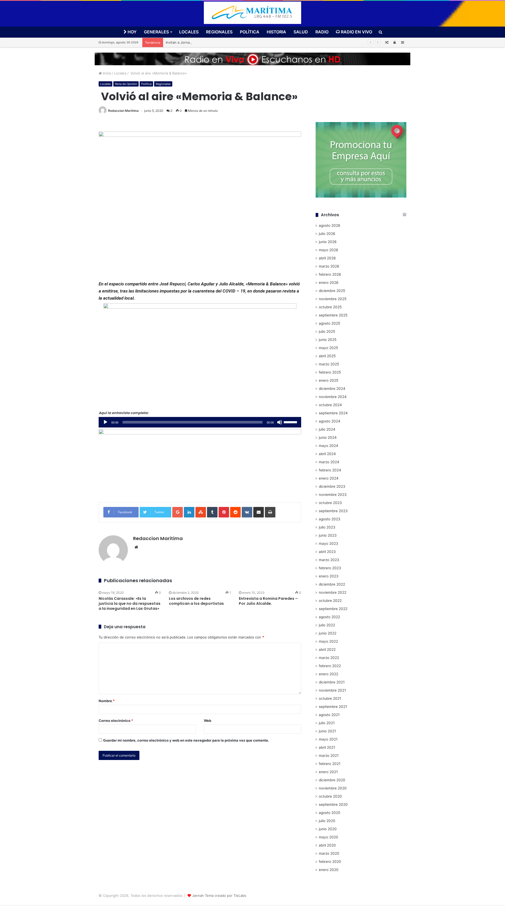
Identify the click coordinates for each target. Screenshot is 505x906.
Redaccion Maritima (123, 111)
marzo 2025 (329, 364)
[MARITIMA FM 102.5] (252, 13)
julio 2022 (327, 625)
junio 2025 (327, 340)
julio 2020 (327, 821)
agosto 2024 (329, 421)
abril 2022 (327, 649)
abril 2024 (327, 454)
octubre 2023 (330, 503)
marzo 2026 (329, 266)
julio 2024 (327, 429)
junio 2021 (327, 731)
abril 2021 (327, 747)
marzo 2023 (329, 560)
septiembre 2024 (333, 413)
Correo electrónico (116, 720)
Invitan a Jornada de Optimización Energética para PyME (212, 42)
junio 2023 (328, 535)
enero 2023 (329, 576)
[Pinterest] (224, 512)
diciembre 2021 (332, 682)
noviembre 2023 (333, 494)
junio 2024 (328, 437)
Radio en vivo (356, 31)
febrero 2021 (329, 764)
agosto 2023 (329, 519)
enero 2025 (328, 380)
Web (207, 720)
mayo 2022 (328, 641)
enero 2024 (329, 478)
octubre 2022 (330, 600)
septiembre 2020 (333, 804)
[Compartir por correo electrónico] (258, 512)
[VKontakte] (247, 512)
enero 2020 (329, 870)
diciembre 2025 (332, 291)
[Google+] (177, 512)
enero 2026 (329, 282)
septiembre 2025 (333, 315)
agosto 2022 (329, 617)
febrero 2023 (330, 568)
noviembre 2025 (332, 299)
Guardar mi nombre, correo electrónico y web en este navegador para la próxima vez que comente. (186, 740)
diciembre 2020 (332, 780)
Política (249, 31)
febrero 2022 (330, 666)
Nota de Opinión (126, 84)
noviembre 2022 (332, 592)
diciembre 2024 (332, 388)
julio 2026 (327, 233)
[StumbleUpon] (200, 512)
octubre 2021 (330, 698)
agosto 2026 (329, 225)
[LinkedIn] (189, 512)
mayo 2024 (328, 446)
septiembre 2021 (333, 706)
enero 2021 (328, 772)
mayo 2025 (328, 348)
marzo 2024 (329, 462)
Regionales (219, 31)
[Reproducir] (105, 422)
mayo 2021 (328, 739)
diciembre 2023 (332, 486)
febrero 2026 (330, 274)
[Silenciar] (279, 422)
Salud (301, 31)
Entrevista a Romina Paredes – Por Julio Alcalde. (268, 601)
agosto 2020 (329, 813)
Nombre (107, 701)
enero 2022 (328, 674)
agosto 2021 (329, 715)
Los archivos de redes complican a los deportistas (196, 601)
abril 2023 (327, 552)
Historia (276, 31)
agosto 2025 (329, 323)
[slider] (291, 421)
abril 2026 (327, 258)
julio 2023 (327, 527)
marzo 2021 (329, 755)
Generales (156, 31)
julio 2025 (327, 331)
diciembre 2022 (332, 584)
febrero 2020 (330, 861)
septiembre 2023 (333, 511)
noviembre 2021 (332, 690)
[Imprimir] (270, 512)
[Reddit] (235, 512)
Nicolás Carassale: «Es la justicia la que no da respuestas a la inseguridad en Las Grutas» (129, 603)
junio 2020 (328, 829)
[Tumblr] (212, 512)
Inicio (106, 73)
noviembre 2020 (333, 788)
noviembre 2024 (333, 397)
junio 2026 (328, 242)
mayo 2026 (328, 250)
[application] (200, 422)
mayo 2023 (328, 543)
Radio (322, 31)
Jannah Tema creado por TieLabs (219, 895)
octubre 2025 (330, 307)
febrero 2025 (330, 372)
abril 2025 (327, 356)
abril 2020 (327, 845)
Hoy (132, 31)
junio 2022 (327, 633)
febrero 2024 (330, 470)
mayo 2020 (328, 837)
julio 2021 (327, 723)
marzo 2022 (329, 658)
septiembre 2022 (333, 609)
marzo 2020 (329, 853)
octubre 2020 (330, 796)
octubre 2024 (330, 405)
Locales (189, 31)
